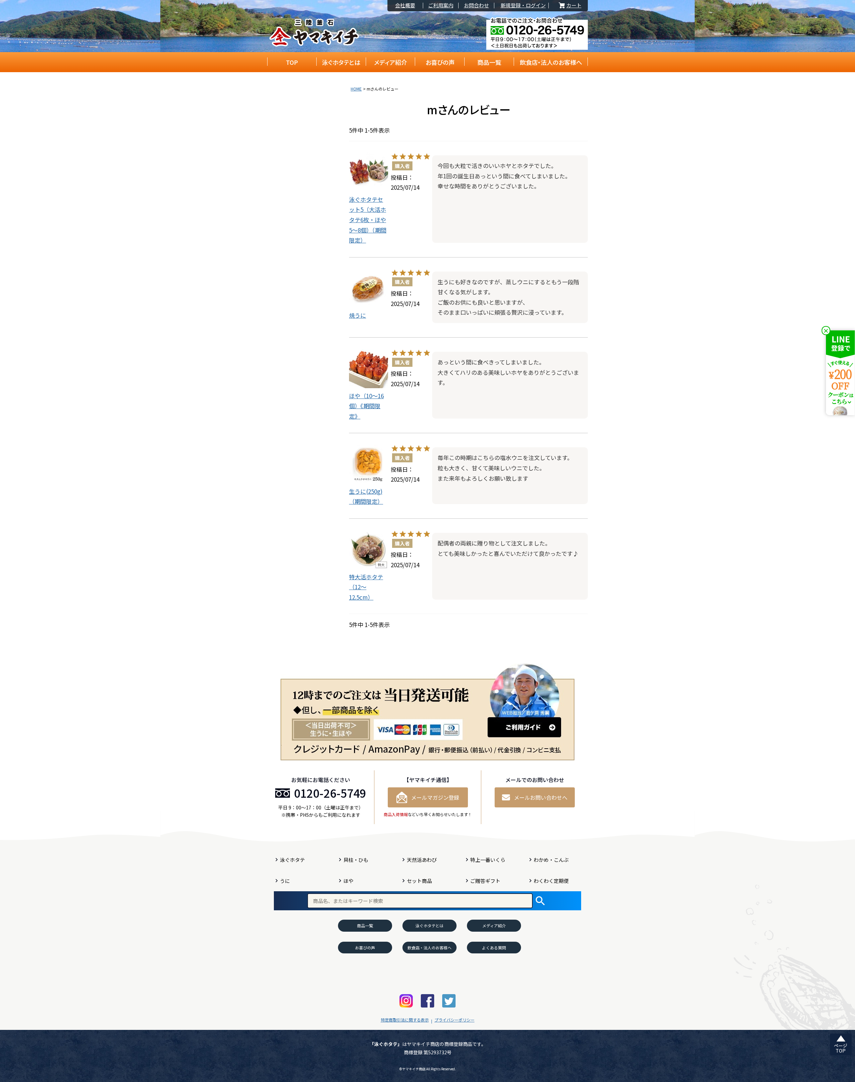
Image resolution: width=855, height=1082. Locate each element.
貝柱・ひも (355, 859)
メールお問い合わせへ (540, 797)
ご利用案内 (440, 5)
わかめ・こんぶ (551, 859)
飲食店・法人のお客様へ (551, 62)
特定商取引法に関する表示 (405, 1020)
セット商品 (419, 880)
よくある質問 (494, 947)
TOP (292, 62)
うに (285, 880)
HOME (356, 89)
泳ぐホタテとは (341, 62)
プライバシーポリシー (455, 1020)
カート (569, 5)
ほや (348, 880)
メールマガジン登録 (435, 797)
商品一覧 (489, 62)
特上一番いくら (487, 859)
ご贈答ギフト (485, 880)
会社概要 (405, 5)
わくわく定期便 (551, 880)
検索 (540, 900)
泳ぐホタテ (292, 859)
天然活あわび (422, 859)
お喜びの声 (440, 62)
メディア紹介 (390, 62)
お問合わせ (476, 5)
